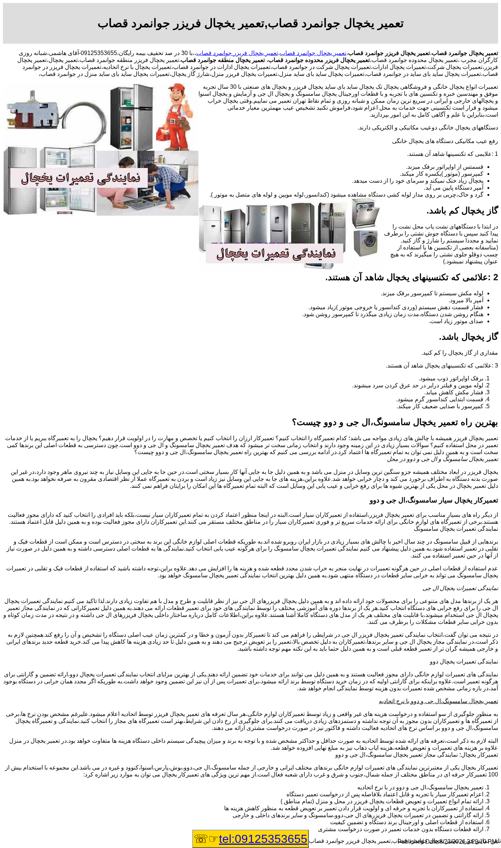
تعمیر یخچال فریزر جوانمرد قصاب (237, 53)
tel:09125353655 (263, 838)
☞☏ (250, 838)
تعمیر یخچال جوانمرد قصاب (313, 53)
